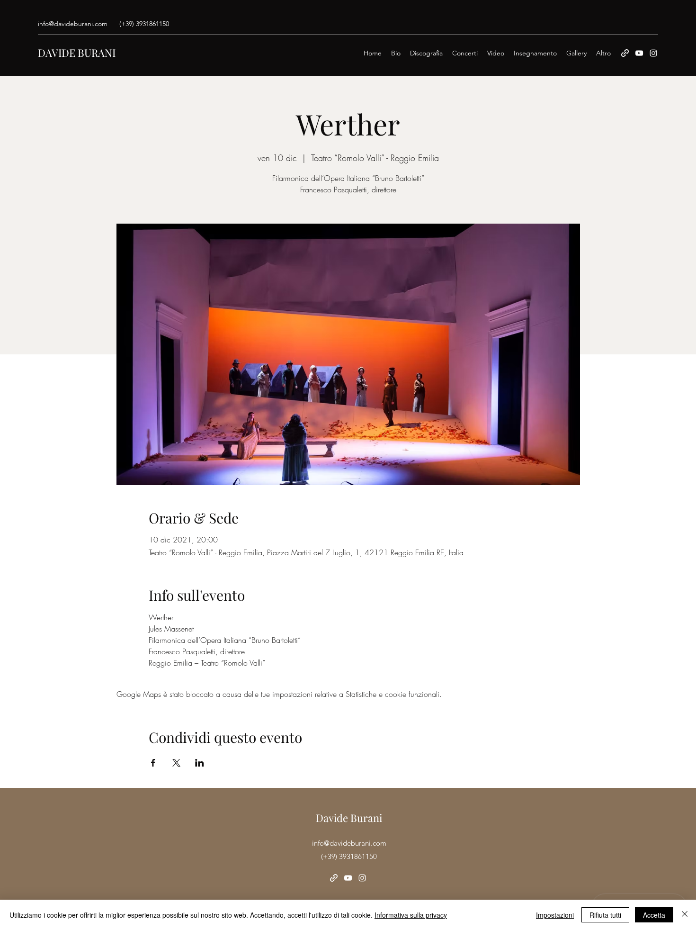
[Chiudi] (684, 914)
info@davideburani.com (72, 23)
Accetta (654, 915)
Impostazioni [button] (555, 915)
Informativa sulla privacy (411, 915)
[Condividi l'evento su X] (176, 763)
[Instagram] (653, 53)
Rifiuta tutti (605, 915)
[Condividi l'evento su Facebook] (153, 763)
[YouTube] (639, 53)
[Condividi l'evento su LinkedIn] (199, 763)
